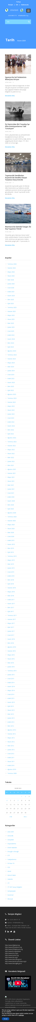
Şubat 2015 (10, 675)
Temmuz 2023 (12, 398)
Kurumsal (10, 895)
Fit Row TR (10, 863)
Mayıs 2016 (11, 655)
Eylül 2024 (10, 347)
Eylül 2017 (10, 611)
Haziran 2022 (11, 446)
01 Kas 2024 (8, 231)
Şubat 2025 (10, 327)
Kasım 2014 (11, 686)
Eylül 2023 (10, 390)
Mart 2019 (10, 564)
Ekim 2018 (10, 580)
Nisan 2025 (10, 319)
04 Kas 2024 (8, 131)
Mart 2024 (10, 367)
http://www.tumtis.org (12, 955)
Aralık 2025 (10, 292)
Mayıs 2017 (11, 623)
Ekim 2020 (10, 505)
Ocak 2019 (10, 572)
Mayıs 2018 (11, 592)
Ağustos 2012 (11, 730)
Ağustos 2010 (11, 769)
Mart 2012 (10, 746)
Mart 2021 (10, 485)
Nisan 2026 (10, 276)
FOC (8, 867)
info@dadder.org (23, 15)
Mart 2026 (10, 280)
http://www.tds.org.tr (11, 957)
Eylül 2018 (10, 584)
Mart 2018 (10, 596)
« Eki (10, 817)
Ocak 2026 (10, 288)
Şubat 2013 (10, 718)
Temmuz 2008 (12, 773)
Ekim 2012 (10, 726)
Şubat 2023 (10, 414)
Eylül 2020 (10, 509)
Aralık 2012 (10, 722)
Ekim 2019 (10, 548)
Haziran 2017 (11, 619)
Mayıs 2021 (11, 477)
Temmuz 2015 (12, 671)
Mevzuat (10, 899)
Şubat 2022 (10, 461)
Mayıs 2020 (11, 524)
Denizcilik (10, 836)
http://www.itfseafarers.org (13, 947)
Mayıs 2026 (11, 272)
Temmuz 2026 (12, 264)
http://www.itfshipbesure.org (14, 949)
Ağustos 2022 (11, 438)
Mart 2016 (10, 663)
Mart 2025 (10, 323)
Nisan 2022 (10, 453)
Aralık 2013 (10, 698)
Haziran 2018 (11, 588)
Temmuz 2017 (12, 615)
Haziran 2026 (11, 268)
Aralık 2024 (10, 335)
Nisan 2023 (10, 410)
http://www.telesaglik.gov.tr (13, 963)
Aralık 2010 (10, 765)
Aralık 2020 (10, 497)
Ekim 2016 (10, 643)
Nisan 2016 (10, 659)
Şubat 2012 (10, 750)
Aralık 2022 (10, 422)
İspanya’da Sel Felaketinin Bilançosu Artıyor (15, 78)
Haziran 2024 (11, 359)
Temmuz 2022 (12, 442)
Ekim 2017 (10, 607)
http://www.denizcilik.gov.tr (13, 959)
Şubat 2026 (10, 284)
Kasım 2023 (11, 382)
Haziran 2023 (11, 402)
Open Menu (28, 11)
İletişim (10, 5)
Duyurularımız (11, 844)
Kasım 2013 (11, 702)
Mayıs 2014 (11, 690)
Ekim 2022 (10, 430)
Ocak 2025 (10, 331)
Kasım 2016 (11, 639)
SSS (17, 5)
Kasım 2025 (11, 295)
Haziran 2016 (11, 651)
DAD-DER (10, 832)
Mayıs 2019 (11, 560)
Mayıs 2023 (11, 406)
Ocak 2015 (10, 678)
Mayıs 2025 (11, 315)
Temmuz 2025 (12, 307)
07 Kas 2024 (8, 82)
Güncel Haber (11, 875)
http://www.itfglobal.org (12, 945)
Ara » (25, 817)
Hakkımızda (25, 5)
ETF (8, 855)
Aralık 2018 (10, 576)
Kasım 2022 (11, 426)
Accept (5, 1019)
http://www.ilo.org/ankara (13, 951)
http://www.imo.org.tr (11, 953)
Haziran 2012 (11, 734)
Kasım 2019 (11, 544)
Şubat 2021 (10, 489)
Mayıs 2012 (11, 738)
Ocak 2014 (10, 694)
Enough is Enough (13, 851)
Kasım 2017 (11, 603)
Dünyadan (10, 840)
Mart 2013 (10, 714)
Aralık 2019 (10, 540)
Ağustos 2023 (11, 394)
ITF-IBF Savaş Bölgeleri (14, 887)
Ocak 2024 (10, 374)
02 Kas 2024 (8, 182)
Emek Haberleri (12, 847)
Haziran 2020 (11, 521)
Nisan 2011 (10, 761)
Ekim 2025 (10, 299)
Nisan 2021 (10, 481)
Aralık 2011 (10, 757)
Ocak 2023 (10, 418)
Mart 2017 (10, 627)
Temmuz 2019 (12, 556)
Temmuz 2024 (12, 355)
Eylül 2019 (10, 552)
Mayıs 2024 (11, 363)
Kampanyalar (11, 891)
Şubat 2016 (10, 667)
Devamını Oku (10, 96)
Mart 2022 (10, 457)
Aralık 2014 (10, 682)
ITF (8, 883)
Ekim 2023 (10, 386)
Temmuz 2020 (12, 517)
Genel (9, 871)
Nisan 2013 (10, 710)
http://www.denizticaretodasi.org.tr (15, 961)
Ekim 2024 (10, 343)
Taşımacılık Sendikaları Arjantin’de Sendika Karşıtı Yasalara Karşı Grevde (16, 177)
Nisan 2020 (10, 528)
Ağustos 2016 (11, 647)
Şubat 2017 (10, 631)
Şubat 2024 (10, 371)
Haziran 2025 (11, 311)
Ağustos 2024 (11, 351)
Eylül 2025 (10, 303)
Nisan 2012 (10, 742)
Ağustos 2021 (11, 469)
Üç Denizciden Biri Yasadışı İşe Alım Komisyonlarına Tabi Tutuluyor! (17, 126)
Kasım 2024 (11, 339)
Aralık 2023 (10, 378)
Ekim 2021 (10, 465)
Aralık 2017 (10, 600)
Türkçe (18, 2)
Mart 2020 (10, 532)
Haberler (10, 879)
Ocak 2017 (10, 635)
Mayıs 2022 (11, 449)
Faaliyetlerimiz (11, 859)
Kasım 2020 (11, 501)
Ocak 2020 (10, 536)
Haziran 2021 (11, 473)
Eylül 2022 (10, 434)
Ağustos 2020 (11, 513)
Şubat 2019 (10, 568)
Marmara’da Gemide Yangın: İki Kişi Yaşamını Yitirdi (18, 228)
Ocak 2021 (10, 493)
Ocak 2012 (10, 753)
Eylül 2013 (10, 706)
